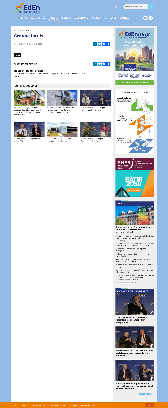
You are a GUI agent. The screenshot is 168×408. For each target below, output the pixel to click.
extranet (110, 17)
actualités (38, 17)
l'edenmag (81, 17)
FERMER (150, 405)
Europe (66, 17)
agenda (96, 17)
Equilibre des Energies (27, 8)
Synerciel (17, 76)
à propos (22, 17)
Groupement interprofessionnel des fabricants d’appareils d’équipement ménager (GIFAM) (49, 73)
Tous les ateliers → (146, 394)
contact (125, 17)
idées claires (53, 18)
